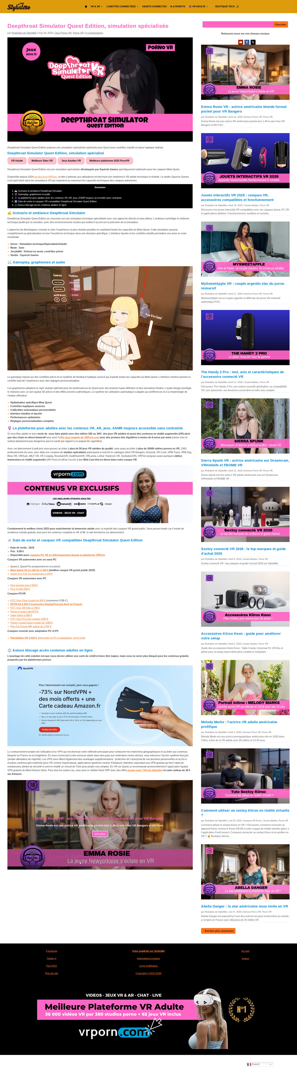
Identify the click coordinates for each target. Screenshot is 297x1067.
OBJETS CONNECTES (154, 6)
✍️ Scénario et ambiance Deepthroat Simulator (37, 191)
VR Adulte (17, 160)
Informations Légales (148, 958)
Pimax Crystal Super (22, 622)
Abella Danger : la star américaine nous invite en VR (245, 906)
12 (109, 863)
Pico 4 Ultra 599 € (20, 589)
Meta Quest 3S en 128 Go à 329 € (29, 570)
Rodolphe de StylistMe (24, 33)
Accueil (245, 951)
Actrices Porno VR (253, 117)
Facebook (51, 951)
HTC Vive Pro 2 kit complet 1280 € (29, 619)
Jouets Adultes (251, 205)
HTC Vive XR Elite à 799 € (25, 608)
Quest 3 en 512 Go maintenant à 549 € (31, 574)
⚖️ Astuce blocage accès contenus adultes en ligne (39, 205)
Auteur (245, 958)
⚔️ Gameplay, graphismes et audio (31, 194)
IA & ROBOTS (177, 6)
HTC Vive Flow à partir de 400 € (28, 600)
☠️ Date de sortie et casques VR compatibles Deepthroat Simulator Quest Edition (54, 201)
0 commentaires (94, 33)
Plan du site (51, 973)
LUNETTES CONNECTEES (121, 6)
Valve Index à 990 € (21, 615)
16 (119, 863)
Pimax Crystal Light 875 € (24, 611)
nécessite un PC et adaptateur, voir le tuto (61, 638)
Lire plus (100, 833)
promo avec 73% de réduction (145, 770)
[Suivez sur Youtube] (240, 42)
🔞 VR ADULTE (197, 6)
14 (114, 863)
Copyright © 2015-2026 (148, 973)
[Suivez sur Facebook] (246, 42)
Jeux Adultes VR (71, 160)
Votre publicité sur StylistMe (148, 951)
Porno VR (78, 33)
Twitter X (51, 958)
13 (111, 863)
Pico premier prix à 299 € (24, 585)
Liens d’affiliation (148, 966)
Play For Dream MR (21, 626)
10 (104, 863)
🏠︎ (86, 6)
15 (117, 863)
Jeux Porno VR (63, 33)
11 (106, 863)
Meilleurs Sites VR (42, 160)
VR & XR (95, 6)
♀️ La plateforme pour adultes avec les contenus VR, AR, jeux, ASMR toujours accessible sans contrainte (66, 197)
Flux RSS (51, 966)
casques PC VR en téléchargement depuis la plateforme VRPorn (67, 555)
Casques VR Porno (252, 820)
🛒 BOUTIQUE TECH (223, 6)
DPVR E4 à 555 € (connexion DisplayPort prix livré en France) (46, 604)
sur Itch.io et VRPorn (45, 176)
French (255, 1064)
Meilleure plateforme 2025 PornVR (109, 160)
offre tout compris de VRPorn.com (79, 437)
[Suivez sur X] (253, 42)
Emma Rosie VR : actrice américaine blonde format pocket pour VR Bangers (100, 819)
